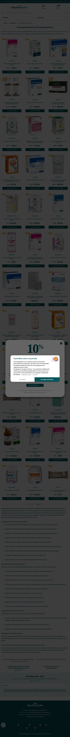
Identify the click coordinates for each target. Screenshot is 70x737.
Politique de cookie (26, 374)
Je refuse (35, 374)
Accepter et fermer (47, 379)
